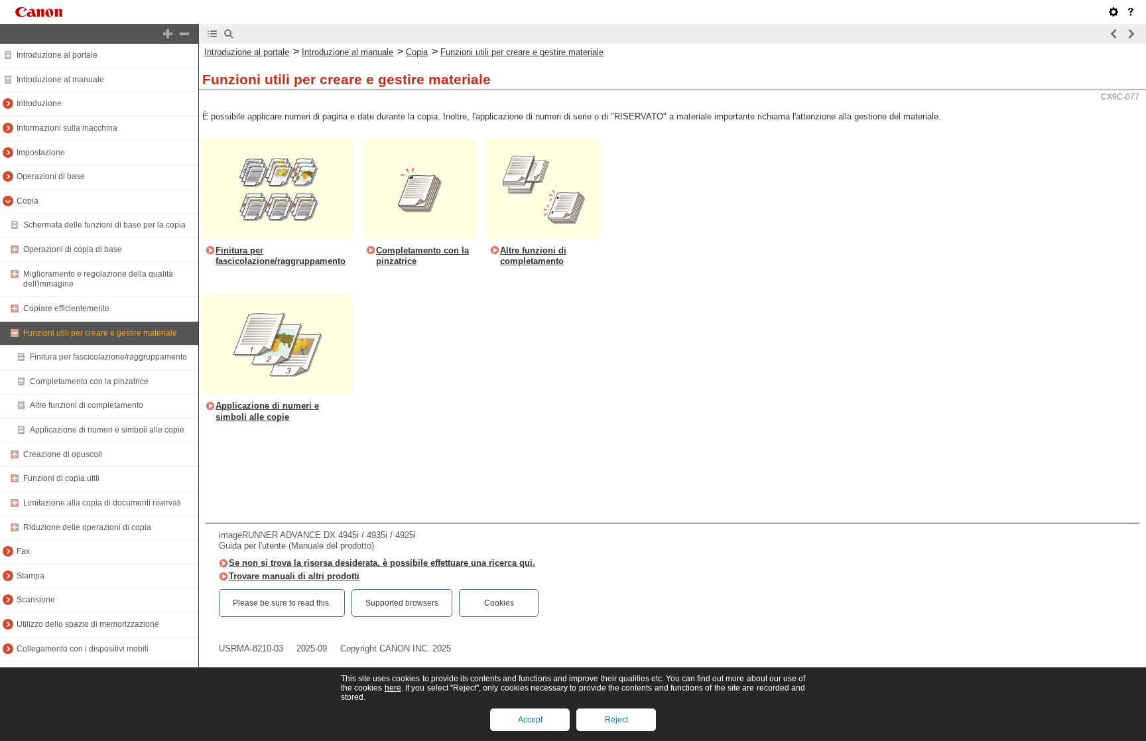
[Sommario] (212, 34)
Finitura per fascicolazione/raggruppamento (108, 357)
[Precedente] (1114, 34)
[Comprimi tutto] (184, 34)
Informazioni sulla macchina (67, 128)
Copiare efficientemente (66, 308)
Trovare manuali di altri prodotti (294, 576)
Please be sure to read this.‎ (282, 603)
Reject (616, 719)
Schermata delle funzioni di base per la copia (104, 225)
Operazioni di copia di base (72, 249)
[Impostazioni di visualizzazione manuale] (1113, 12)
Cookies (499, 603)
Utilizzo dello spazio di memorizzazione (88, 624)
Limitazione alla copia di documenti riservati (102, 502)
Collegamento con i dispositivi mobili (83, 648)
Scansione (36, 599)
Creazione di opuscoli (62, 454)
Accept (530, 719)
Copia (27, 201)
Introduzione (39, 103)
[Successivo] (1130, 34)
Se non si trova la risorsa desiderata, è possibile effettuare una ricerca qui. (382, 563)
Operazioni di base (51, 176)
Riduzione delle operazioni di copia (87, 527)
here (393, 688)
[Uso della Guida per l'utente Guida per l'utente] (1130, 12)
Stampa (30, 575)
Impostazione (41, 152)
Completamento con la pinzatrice (89, 381)
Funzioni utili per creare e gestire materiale (100, 333)
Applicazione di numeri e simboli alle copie (107, 430)
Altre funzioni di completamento (86, 405)
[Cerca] (229, 34)
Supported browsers (401, 603)
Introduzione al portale (57, 55)
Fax (23, 551)
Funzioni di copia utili (61, 478)
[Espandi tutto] (167, 34)
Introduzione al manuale (60, 79)
